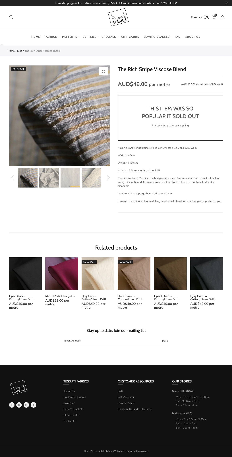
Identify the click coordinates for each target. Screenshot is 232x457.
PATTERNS (69, 37)
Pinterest (26, 405)
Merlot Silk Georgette (60, 296)
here (165, 125)
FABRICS (50, 37)
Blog (19, 405)
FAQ (178, 37)
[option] (59, 115)
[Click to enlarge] (103, 71)
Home (35, 37)
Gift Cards (130, 37)
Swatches (69, 403)
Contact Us (69, 421)
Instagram (11, 405)
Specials (109, 37)
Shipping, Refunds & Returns (135, 409)
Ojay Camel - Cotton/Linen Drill (130, 298)
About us (192, 37)
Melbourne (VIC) (182, 413)
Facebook (33, 405)
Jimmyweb (142, 451)
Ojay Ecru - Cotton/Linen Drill (94, 298)
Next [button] (108, 177)
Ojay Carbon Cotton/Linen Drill (202, 298)
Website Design (122, 451)
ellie (19, 51)
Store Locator (71, 415)
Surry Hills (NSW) (183, 391)
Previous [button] (12, 177)
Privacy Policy (126, 403)
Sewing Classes (157, 37)
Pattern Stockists (73, 409)
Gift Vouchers (126, 397)
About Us (69, 391)
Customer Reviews (74, 397)
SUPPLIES (90, 37)
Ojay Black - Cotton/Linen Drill (21, 298)
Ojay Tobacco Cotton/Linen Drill (166, 298)
